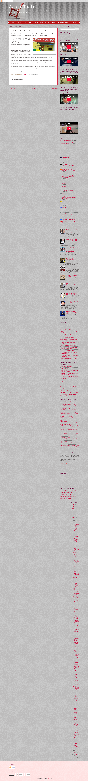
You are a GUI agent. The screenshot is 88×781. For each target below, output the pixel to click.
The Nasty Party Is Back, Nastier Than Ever (69, 386)
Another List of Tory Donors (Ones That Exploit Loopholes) (72, 240)
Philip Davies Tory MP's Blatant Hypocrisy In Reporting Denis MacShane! (72, 303)
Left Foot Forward (65, 157)
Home (12, 22)
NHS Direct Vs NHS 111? (76, 535)
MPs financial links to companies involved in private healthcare (69, 332)
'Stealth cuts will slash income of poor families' (70, 447)
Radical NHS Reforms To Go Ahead (67, 350)
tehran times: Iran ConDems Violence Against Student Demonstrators (69, 374)
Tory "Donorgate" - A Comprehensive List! (70, 259)
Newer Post (12, 88)
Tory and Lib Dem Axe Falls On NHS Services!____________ (69, 405)
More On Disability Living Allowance (75, 730)
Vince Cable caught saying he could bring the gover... (76, 616)
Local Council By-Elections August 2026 (69, 170)
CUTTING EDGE (65, 213)
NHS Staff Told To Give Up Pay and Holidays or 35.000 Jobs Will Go (70, 356)
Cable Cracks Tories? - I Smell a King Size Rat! (75, 603)
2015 (73, 506)
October (75, 752)
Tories (53, 22)
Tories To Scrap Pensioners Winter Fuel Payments (76, 609)
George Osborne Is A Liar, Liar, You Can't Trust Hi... (76, 638)
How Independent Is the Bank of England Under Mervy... (76, 630)
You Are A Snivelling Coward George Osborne (72, 267)
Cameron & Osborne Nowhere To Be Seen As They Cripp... (76, 667)
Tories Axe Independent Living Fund (76, 654)
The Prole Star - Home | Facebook (69, 219)
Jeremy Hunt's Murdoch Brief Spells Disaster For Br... (76, 561)
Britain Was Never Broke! (75, 579)
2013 (73, 511)
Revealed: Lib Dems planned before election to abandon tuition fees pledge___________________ (70, 411)
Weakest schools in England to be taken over (70, 414)
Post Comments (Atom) (18, 91)
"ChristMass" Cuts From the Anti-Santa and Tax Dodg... (76, 700)
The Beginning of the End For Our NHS (68, 385)
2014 (73, 508)
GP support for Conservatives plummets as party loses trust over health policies (70, 325)
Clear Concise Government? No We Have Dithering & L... (76, 623)
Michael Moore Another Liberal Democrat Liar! (76, 584)
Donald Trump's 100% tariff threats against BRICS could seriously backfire (69, 203)
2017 (73, 504)
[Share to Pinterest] (37, 74)
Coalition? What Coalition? (75, 567)
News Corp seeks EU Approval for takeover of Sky (69, 435)
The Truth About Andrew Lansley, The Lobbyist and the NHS (71, 312)
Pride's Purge (64, 207)
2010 (73, 517)
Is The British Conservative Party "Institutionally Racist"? (72, 276)
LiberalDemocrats (63, 22)
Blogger (49, 778)
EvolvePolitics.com (66, 193)
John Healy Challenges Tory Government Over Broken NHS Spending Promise (69, 348)
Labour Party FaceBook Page (66, 492)
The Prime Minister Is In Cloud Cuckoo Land (69, 376)
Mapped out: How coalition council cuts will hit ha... (76, 660)
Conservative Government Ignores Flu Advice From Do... (76, 524)
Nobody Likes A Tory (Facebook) (67, 498)
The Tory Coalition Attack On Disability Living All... (76, 725)
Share (62, 469)
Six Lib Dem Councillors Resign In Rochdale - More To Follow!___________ (69, 402)
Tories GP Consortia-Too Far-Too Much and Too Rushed (76, 531)
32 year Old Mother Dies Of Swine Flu (68, 337)
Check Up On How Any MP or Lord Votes (69, 35)
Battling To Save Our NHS (66, 494)
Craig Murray (65, 164)
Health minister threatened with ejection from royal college (69, 335)
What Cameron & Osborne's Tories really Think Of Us (70, 380)
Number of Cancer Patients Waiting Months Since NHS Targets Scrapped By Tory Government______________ (69, 407)
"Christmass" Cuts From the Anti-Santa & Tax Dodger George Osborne (69, 371)
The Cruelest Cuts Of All (65, 383)
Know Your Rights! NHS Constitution (68, 329)
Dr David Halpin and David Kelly (68, 165)
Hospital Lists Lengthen (75, 643)
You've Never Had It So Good (66, 388)
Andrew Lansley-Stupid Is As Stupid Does (69, 358)
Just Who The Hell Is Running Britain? (75, 741)
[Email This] (31, 74)
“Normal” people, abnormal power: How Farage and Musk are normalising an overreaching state (69, 176)
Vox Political (64, 181)
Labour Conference (64, 433)
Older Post (55, 88)
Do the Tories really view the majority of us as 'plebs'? (69, 215)
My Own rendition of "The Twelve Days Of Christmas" (76, 688)
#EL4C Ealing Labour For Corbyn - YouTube (69, 222)
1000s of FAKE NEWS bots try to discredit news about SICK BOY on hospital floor (70, 209)
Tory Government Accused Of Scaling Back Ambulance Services (69, 353)
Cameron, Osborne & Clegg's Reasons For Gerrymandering (76, 572)
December (75, 519)
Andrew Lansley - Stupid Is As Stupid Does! (76, 555)
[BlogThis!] (33, 74)
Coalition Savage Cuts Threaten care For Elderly (69, 424)
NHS (29, 22)
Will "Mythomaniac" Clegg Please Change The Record (76, 591)
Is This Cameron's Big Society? (75, 694)
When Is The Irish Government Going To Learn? (70, 392)
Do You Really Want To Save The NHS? (68, 328)
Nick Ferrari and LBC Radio (66, 140)
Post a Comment (15, 82)
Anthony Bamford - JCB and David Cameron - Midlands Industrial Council (71, 285)
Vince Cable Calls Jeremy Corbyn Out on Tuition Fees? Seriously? (68, 142)
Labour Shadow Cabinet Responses (67, 368)
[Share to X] (34, 74)
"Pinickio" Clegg (64, 378)
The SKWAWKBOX (66, 186)
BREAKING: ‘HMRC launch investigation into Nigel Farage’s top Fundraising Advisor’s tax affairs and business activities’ (69, 196)
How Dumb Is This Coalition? (66, 390)
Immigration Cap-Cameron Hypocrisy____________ (70, 413)
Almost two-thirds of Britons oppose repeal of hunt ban (70, 436)
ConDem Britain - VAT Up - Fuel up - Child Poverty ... (75, 648)
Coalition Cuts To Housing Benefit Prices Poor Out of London (70, 426)
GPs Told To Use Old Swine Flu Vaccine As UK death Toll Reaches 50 (70, 340)
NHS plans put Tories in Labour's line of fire (69, 431)
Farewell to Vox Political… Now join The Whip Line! (69, 182)
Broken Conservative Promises (66, 366)
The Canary (64, 174)
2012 (73, 513)
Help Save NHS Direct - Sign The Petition (69, 490)
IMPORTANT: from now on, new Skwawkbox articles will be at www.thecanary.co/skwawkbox (68, 189)
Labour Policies (21, 22)
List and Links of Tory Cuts (41, 22)
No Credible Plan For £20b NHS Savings (68, 345)
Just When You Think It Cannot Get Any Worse (76, 682)
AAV (63, 202)
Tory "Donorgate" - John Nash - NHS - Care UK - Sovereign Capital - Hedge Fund (72, 231)
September (75, 754)
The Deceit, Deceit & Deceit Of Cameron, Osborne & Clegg (68, 395)
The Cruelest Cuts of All (75, 746)
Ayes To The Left (23, 6)
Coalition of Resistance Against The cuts (68, 496)
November (75, 749)
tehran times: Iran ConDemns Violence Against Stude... (75, 707)
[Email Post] (29, 74)
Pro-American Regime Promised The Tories (76, 736)
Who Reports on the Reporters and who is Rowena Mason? (72, 294)
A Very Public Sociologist (67, 169)
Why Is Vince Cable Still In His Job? (75, 597)
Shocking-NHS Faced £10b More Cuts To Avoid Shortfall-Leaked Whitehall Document (70, 343)
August (74, 757)
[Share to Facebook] (35, 74)
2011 (73, 515)
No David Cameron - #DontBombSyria (68, 150)
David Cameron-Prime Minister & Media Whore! (75, 541)
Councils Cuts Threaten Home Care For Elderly (69, 419)
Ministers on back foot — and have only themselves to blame (68, 443)
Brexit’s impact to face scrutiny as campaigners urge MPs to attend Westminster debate (68, 160)
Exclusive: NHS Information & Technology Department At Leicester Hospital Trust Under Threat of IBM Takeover (72, 249)
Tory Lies (62, 145)
